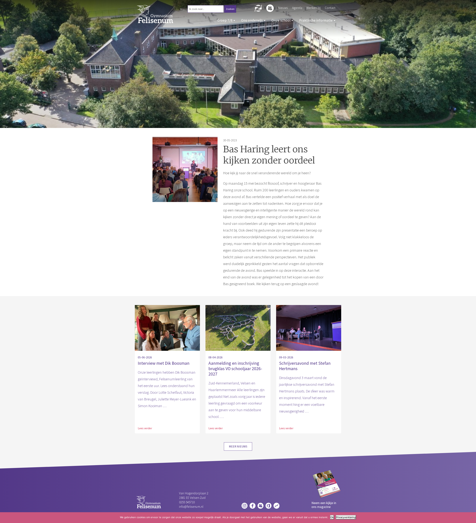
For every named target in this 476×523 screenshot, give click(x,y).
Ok (332, 517)
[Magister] (260, 505)
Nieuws (283, 8)
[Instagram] (244, 505)
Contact (330, 8)
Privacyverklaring (346, 517)
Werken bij (313, 8)
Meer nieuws (238, 446)
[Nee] (471, 517)
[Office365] (268, 505)
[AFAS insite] (276, 505)
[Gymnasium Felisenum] (155, 13)
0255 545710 (187, 502)
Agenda (297, 8)
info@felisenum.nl (191, 507)
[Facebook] (252, 505)
